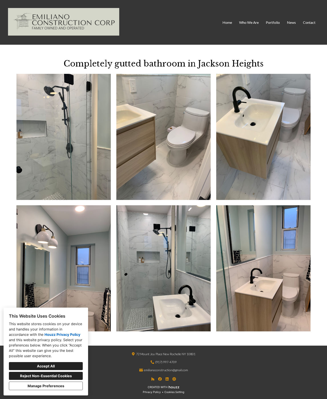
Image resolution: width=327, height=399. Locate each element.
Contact (309, 22)
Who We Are (249, 22)
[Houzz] (153, 379)
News (291, 22)
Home (227, 22)
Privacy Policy (152, 392)
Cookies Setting (174, 392)
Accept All (46, 366)
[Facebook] (160, 379)
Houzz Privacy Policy (62, 334)
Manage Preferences (46, 386)
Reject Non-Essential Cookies (46, 376)
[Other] (174, 379)
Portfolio (273, 22)
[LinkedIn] (167, 379)
